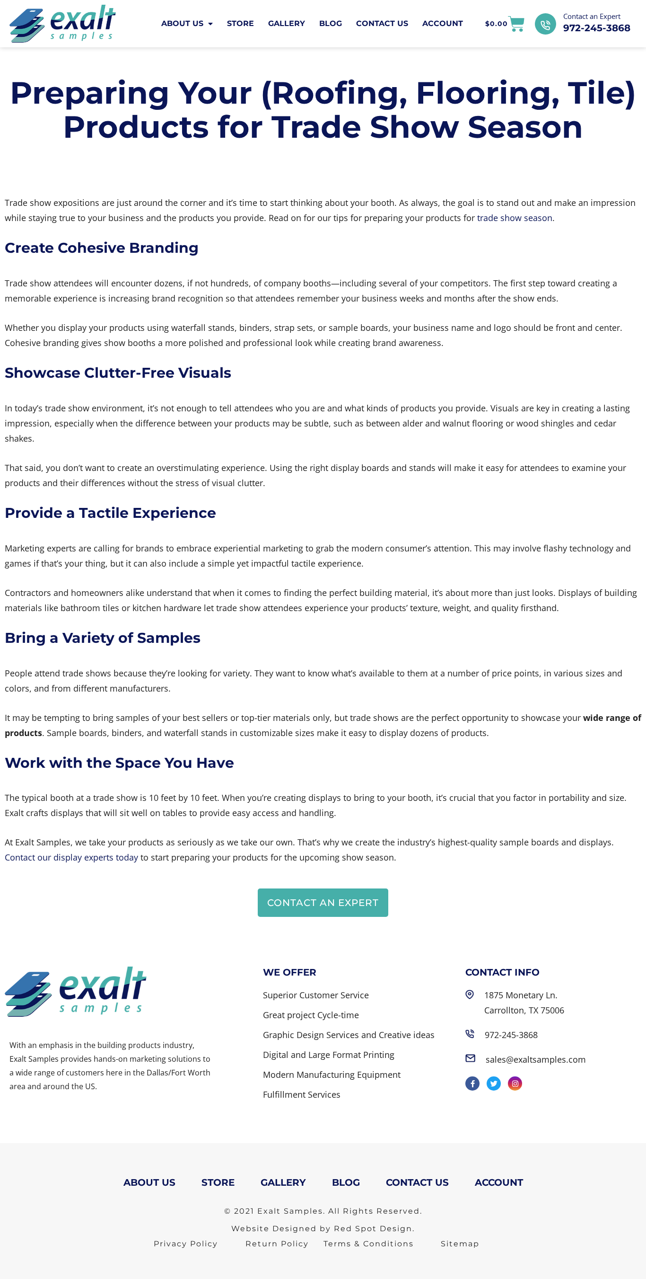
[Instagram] (515, 1083)
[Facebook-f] (472, 1083)
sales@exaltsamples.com (536, 1059)
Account (442, 23)
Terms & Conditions (368, 1243)
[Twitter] (494, 1083)
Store (240, 23)
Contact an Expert (591, 16)
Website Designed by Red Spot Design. (323, 1228)
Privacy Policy (186, 1243)
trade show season (514, 217)
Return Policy (277, 1243)
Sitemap (460, 1243)
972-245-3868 (596, 28)
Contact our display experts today (71, 857)
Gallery (286, 23)
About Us (182, 23)
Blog (330, 23)
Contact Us (382, 23)
